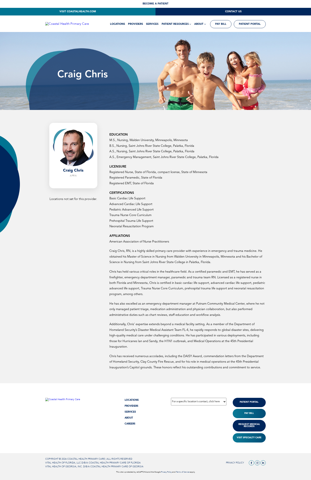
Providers (135, 24)
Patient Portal (250, 24)
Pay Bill (220, 24)
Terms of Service (183, 472)
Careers (130, 424)
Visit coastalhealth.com (77, 11)
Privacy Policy (235, 462)
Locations (117, 24)
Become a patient (155, 4)
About (198, 24)
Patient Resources (175, 24)
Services (152, 24)
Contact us (233, 11)
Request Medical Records (249, 425)
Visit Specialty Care (249, 438)
